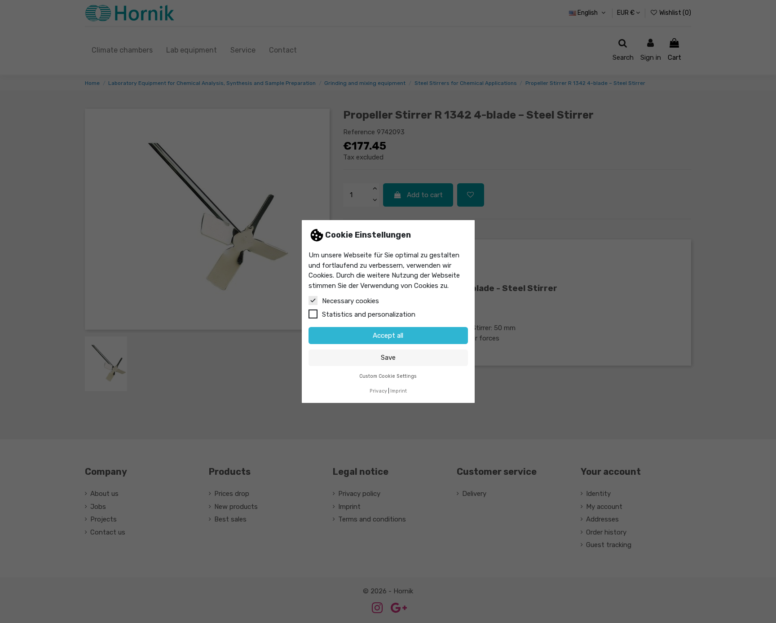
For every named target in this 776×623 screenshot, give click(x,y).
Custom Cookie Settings (388, 376)
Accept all (388, 335)
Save (388, 357)
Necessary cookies (350, 301)
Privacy (378, 391)
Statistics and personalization (368, 314)
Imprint (398, 391)
